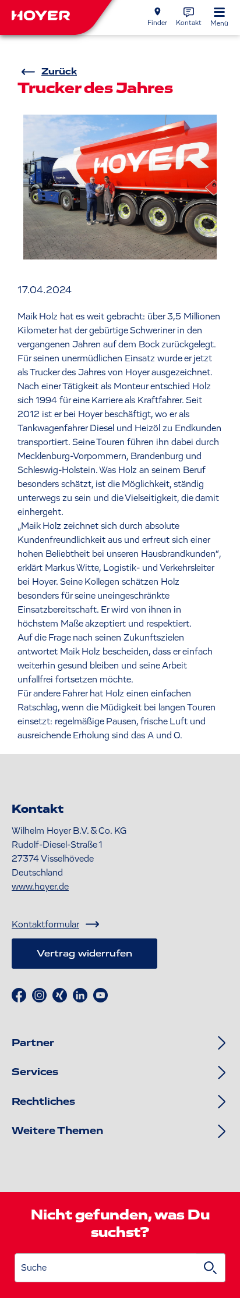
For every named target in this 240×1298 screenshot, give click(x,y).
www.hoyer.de (40, 886)
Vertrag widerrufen (84, 953)
